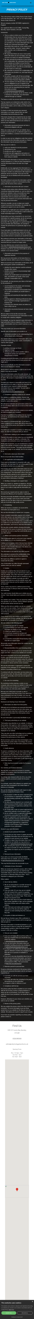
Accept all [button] (9, 1313)
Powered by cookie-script (17, 1317)
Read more (11, 1309)
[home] (9, 2)
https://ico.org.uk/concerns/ (13, 963)
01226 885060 (17, 1038)
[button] (30, 3)
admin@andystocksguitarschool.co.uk (20, 247)
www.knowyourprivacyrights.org (15, 91)
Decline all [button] (25, 1313)
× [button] (32, 1301)
